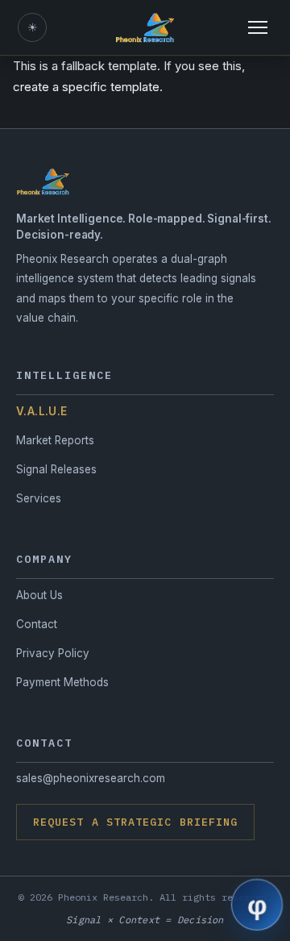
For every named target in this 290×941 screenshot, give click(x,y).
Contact (36, 624)
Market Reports (55, 440)
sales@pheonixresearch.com (90, 778)
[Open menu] (258, 27)
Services (38, 498)
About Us (39, 595)
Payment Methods (62, 682)
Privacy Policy (52, 653)
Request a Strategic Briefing (135, 821)
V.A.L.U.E (42, 411)
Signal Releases (56, 469)
